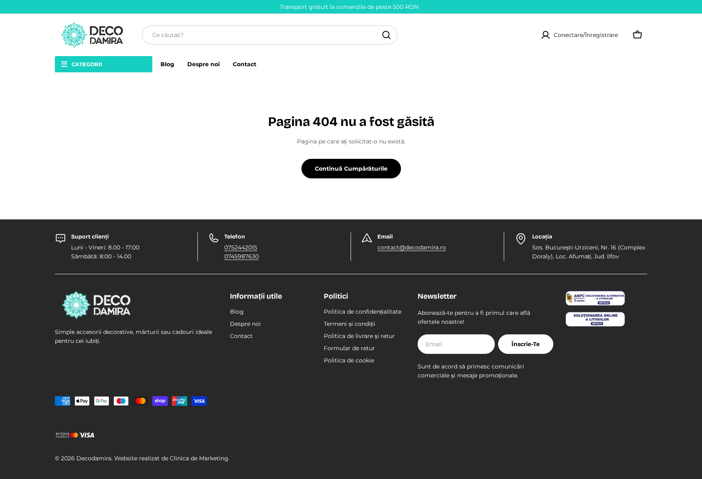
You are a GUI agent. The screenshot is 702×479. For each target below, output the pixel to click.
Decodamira (93, 458)
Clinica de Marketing (199, 458)
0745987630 (241, 256)
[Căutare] (386, 35)
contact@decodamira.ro (411, 247)
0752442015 (240, 247)
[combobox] (270, 35)
